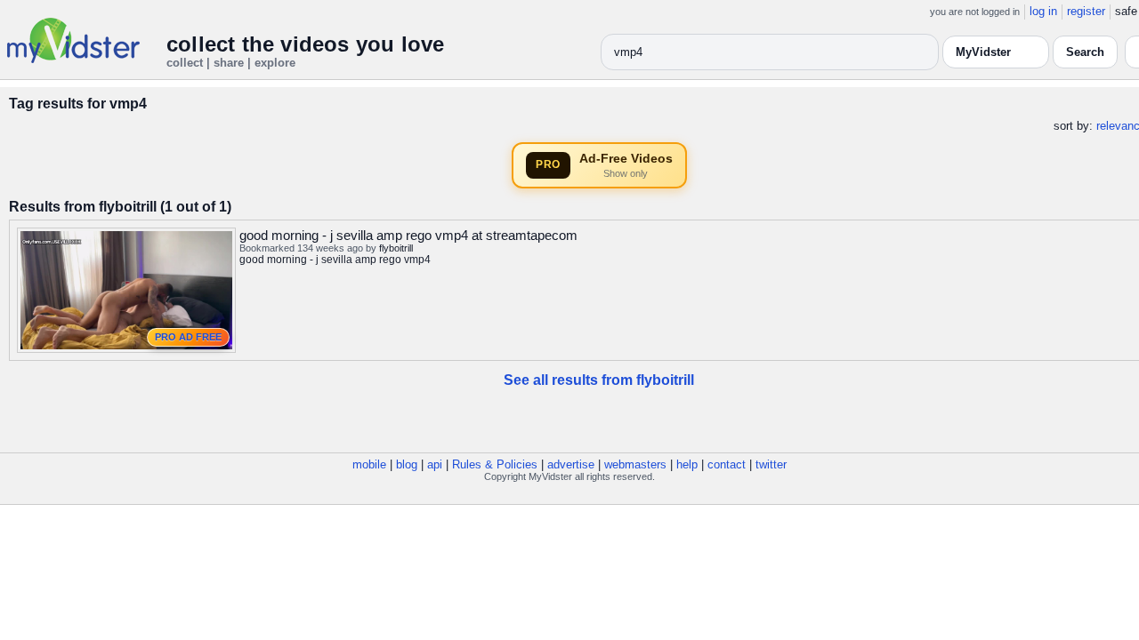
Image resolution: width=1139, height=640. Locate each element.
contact (726, 464)
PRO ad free (188, 337)
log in (1043, 11)
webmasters (635, 464)
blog (406, 464)
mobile (369, 464)
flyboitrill (396, 248)
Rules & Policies (494, 464)
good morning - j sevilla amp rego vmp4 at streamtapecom (408, 235)
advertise (570, 464)
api (434, 464)
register (1086, 11)
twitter (771, 464)
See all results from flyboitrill (599, 380)
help (687, 464)
